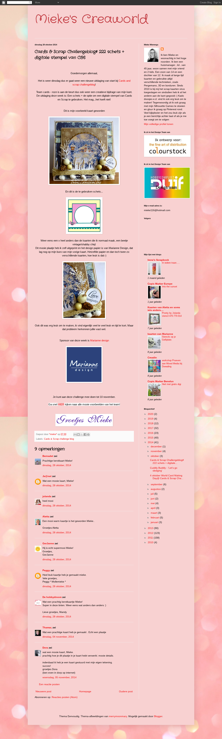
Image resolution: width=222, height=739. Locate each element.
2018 (151, 423)
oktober (155, 456)
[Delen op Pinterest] (88, 434)
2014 (151, 442)
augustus (156, 489)
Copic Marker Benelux (161, 381)
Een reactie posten (49, 684)
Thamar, (47, 627)
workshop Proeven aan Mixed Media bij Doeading (172, 363)
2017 (151, 428)
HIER (61, 404)
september (157, 484)
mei (153, 503)
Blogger (158, 716)
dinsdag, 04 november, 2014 (58, 636)
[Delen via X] (81, 434)
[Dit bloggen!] (78, 434)
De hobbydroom (52, 597)
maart (154, 512)
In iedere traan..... (171, 262)
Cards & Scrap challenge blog (59, 439)
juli (152, 493)
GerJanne (48, 543)
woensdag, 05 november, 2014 (59, 677)
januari (155, 522)
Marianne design (99, 340)
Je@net (47, 476)
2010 (151, 542)
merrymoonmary (118, 716)
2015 (151, 437)
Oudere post (126, 691)
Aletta (45, 516)
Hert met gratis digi (171, 384)
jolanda (46, 496)
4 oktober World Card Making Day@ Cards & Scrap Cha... (166, 477)
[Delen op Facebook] (85, 434)
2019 (151, 418)
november (157, 451)
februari (155, 517)
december (157, 446)
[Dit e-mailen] (75, 434)
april (153, 508)
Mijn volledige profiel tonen (158, 124)
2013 (151, 528)
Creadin (152, 357)
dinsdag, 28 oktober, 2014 (56, 465)
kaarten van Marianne (160, 333)
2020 (151, 414)
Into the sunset (169, 286)
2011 (151, 537)
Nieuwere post (43, 691)
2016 (151, 433)
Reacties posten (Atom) (65, 697)
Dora (45, 647)
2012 (151, 533)
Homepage (85, 691)
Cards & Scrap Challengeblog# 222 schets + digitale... (167, 461)
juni (153, 498)
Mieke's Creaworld (91, 19)
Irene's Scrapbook (158, 259)
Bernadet (47, 456)
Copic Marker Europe (160, 283)
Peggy (46, 570)
